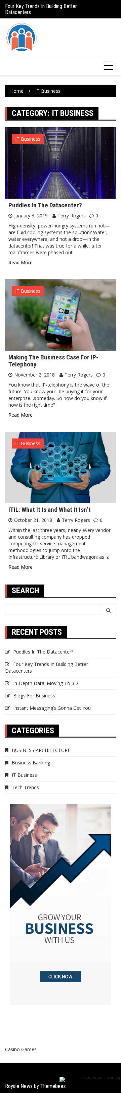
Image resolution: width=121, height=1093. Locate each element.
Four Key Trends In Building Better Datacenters (41, 9)
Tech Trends (25, 787)
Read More (20, 262)
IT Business (27, 139)
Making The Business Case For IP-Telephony (53, 360)
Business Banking (31, 762)
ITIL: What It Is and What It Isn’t (49, 510)
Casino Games (21, 1049)
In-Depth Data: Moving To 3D (45, 683)
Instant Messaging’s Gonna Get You (52, 708)
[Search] (108, 610)
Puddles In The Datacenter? (45, 205)
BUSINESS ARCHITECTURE (41, 750)
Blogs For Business (34, 695)
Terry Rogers (71, 215)
